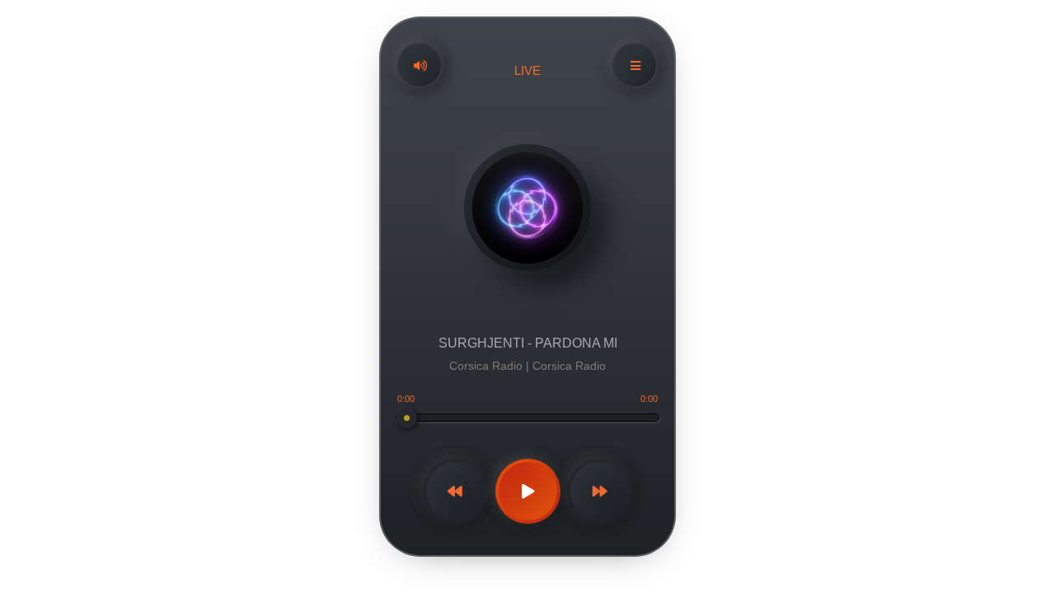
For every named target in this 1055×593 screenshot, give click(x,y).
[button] (420, 65)
